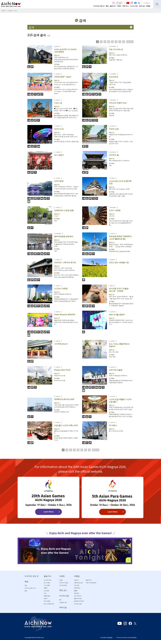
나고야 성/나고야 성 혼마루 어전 (120, 182)
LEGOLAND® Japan (62, 76)
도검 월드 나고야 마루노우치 (66, 425)
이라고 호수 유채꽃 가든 (119, 262)
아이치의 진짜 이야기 (30, 588)
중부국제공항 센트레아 (63, 236)
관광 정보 (10, 10)
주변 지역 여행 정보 (91, 582)
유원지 (45, 598)
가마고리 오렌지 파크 (118, 102)
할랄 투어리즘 (78, 598)
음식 (60, 599)
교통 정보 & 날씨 (78, 582)
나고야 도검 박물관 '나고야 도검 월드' (120, 400)
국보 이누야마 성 (116, 49)
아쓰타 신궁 (114, 128)
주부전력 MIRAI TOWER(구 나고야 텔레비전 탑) (120, 237)
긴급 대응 (76, 585)
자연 (45, 593)
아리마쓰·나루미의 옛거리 (65, 262)
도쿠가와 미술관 (115, 369)
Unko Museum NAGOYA (64, 314)
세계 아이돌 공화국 (117, 314)
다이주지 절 (114, 154)
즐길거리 (113, 6)
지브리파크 (113, 76)
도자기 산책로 (115, 210)
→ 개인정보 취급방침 (105, 637)
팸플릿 (76, 590)
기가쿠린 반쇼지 (61, 343)
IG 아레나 (113, 425)
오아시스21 (59, 128)
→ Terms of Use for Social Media (125, 637)
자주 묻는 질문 (78, 604)
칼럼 (26, 590)
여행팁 (148, 6)
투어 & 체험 (47, 601)
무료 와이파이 (78, 596)
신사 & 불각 (47, 585)
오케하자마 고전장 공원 (64, 210)
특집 (107, 6)
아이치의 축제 (63, 585)
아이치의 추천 (47, 580)
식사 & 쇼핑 (134, 6)
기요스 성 (58, 102)
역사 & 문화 (47, 582)
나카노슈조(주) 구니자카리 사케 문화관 (65, 50)
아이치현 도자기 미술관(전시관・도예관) (118, 289)
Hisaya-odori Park (62, 369)
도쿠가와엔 (58, 181)
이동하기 (76, 580)
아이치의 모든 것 (99, 6)
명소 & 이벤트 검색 (49, 604)
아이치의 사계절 (63, 582)
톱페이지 (4, 10)
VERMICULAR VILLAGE (64, 399)
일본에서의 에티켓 (79, 601)
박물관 (45, 588)
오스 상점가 (59, 154)
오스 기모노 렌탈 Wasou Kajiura (119, 345)
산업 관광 (46, 590)
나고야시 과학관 (61, 288)
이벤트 (119, 6)
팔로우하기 (89, 580)
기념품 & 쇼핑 (63, 602)
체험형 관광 (47, 596)
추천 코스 (125, 6)
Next (128, 42)
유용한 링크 (77, 588)
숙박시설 (142, 6)
